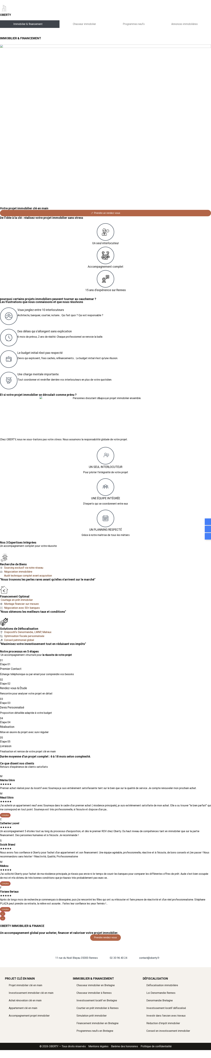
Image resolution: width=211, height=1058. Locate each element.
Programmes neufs (134, 24)
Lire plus (5, 815)
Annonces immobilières (184, 24)
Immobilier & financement (28, 24)
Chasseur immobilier (84, 24)
